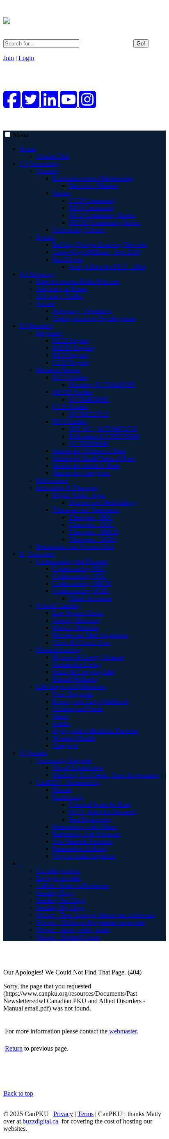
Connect (47, 170)
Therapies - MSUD (94, 531)
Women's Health (74, 738)
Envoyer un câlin (58, 878)
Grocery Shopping (76, 620)
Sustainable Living (77, 664)
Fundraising (68, 797)
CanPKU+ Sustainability (68, 782)
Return (14, 1048)
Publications (52, 480)
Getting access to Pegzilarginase (94, 318)
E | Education (37, 553)
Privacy (63, 1113)
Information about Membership (93, 178)
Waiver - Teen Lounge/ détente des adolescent (95, 914)
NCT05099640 (89, 443)
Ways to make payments (84, 856)
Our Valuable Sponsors (82, 841)
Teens (60, 716)
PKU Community (92, 207)
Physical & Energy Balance (88, 657)
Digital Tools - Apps (79, 495)
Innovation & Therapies (67, 487)
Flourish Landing (58, 649)
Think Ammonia (90, 598)
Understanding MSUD (82, 583)
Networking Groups (79, 229)
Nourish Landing (58, 605)
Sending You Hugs (60, 900)
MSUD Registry (74, 347)
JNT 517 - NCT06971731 (103, 428)
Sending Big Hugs (60, 907)
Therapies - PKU (91, 517)
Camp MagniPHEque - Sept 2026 (96, 251)
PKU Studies (70, 421)
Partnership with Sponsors (86, 833)
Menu (20, 134)
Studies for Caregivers (81, 472)
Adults (61, 723)
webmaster (123, 1031)
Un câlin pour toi (58, 870)
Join (8, 57)
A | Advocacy (37, 274)
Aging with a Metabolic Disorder (95, 730)
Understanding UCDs (81, 590)
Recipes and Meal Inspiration (90, 635)
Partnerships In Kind (79, 848)
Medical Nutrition (75, 627)
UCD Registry (71, 362)
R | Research (36, 325)
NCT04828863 (89, 399)
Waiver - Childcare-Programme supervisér (90, 922)
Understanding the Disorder (72, 561)
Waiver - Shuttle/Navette (68, 937)
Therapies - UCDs (92, 539)
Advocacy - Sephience (82, 310)
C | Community (39, 163)
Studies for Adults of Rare (86, 465)
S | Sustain (33, 752)
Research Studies (58, 369)
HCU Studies (70, 377)
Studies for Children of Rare (89, 450)
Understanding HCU (80, 576)
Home (28, 148)
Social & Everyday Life (83, 671)
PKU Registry (71, 355)
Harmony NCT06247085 (102, 384)
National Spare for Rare (99, 804)
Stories (61, 192)
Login (26, 57)
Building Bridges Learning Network (99, 244)
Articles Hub (52, 156)
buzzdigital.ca (41, 1121)
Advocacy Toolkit (59, 296)
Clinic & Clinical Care (81, 642)
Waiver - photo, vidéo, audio (73, 929)
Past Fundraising (90, 819)
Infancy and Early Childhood (90, 701)
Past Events (67, 259)
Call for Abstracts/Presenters (72, 885)
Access (45, 303)
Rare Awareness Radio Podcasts (77, 281)
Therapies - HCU (91, 524)
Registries (49, 332)
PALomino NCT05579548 (104, 436)
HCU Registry (71, 340)
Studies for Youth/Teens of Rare (94, 458)
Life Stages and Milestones (71, 686)
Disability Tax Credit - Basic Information (105, 774)
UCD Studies (70, 406)
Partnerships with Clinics (85, 826)
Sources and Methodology (103, 502)
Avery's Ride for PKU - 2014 (107, 266)
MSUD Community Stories (104, 222)
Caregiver (65, 745)
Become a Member (93, 185)
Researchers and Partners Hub (75, 546)
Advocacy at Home (61, 288)
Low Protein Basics (78, 612)
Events (45, 237)
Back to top (18, 1093)
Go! (141, 44)
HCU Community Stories (102, 215)
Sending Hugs (54, 892)
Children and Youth (78, 708)
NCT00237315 (89, 413)
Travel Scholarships (78, 767)
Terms (86, 1113)
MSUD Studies (72, 391)
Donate (62, 789)
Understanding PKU (79, 568)
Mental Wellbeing (75, 679)
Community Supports (63, 760)
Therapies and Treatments (86, 509)
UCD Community (92, 200)
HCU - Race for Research (102, 811)
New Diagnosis (73, 693)
